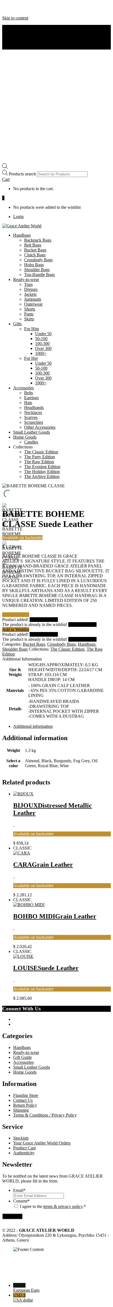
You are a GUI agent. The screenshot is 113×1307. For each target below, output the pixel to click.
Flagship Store (25, 1095)
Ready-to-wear (26, 279)
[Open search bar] (5, 167)
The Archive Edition (42, 476)
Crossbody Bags (38, 259)
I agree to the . (52, 1206)
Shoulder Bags (37, 269)
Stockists (21, 1138)
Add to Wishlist (15, 629)
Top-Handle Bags (39, 274)
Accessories (23, 388)
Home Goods (24, 437)
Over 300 (43, 348)
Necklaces (33, 412)
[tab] (62, 726)
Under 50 (43, 333)
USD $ (23, 1297)
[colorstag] (13, 824)
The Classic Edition (41, 452)
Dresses (31, 289)
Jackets (30, 294)
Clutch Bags (35, 255)
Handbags (22, 235)
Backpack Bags (37, 240)
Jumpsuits (32, 299)
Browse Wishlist (44, 619)
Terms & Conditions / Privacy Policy (45, 1115)
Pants (28, 314)
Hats (28, 402)
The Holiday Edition (42, 471)
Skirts (29, 319)
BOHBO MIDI (54, 916)
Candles (31, 442)
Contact (20, 37)
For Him (31, 328)
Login (18, 216)
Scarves (31, 417)
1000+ (40, 353)
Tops (28, 284)
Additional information (33, 726)
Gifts (17, 323)
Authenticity (24, 32)
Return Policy (25, 1105)
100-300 (42, 343)
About (18, 27)
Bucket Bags (35, 250)
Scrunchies (33, 422)
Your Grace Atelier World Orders (41, 1143)
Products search (23, 174)
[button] (6, 179)
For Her (31, 358)
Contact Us (23, 1100)
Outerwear (33, 304)
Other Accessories (39, 427)
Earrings (31, 397)
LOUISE (46, 968)
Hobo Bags (34, 264)
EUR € (26, 1287)
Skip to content (15, 18)
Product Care (24, 1148)
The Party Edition (39, 456)
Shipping (21, 1110)
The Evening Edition (42, 466)
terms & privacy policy (63, 1206)
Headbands (34, 407)
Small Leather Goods (31, 432)
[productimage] (23, 794)
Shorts (29, 309)
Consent (21, 1201)
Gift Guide (22, 1057)
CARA (43, 864)
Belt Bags (32, 245)
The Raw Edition (39, 461)
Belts (28, 392)
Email (19, 1190)
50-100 (41, 338)
